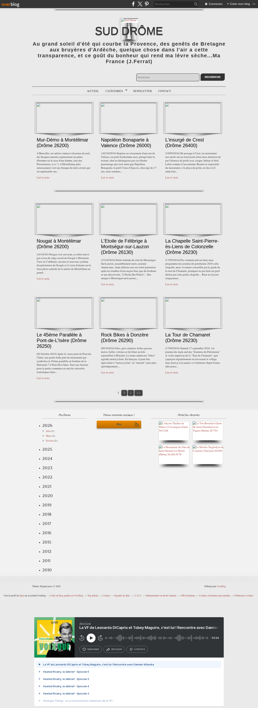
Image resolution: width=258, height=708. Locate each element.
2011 (46, 560)
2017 (46, 523)
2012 (46, 551)
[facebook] (133, 4)
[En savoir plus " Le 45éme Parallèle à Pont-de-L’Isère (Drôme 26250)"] (64, 326)
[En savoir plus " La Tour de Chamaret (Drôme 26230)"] (193, 326)
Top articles (92, 595)
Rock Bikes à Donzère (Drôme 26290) (124, 337)
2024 (47, 458)
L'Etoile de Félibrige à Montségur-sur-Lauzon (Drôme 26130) (125, 246)
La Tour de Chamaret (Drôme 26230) (187, 337)
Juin (48, 431)
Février (50, 440)
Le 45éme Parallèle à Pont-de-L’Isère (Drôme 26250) (61, 340)
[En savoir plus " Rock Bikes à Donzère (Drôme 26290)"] (128, 326)
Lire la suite (43, 177)
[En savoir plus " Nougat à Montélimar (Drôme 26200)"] (64, 232)
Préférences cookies (243, 595)
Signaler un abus (122, 595)
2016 (46, 532)
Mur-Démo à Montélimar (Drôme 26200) (62, 142)
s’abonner (93, 649)
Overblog (221, 586)
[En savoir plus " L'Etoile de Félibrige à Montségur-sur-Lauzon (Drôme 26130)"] (128, 232)
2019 (46, 505)
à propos (139, 649)
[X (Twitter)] (140, 4)
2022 (47, 477)
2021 (46, 486)
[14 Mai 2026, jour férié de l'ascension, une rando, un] (209, 430)
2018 (46, 514)
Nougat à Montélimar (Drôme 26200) (59, 243)
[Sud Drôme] (129, 20)
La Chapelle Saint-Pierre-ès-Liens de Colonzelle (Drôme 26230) (192, 246)
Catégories (113, 91)
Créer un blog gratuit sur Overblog (66, 595)
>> (138, 393)
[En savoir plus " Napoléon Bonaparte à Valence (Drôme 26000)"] (128, 131)
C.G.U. (138, 595)
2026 (47, 425)
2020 (47, 495)
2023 (47, 467)
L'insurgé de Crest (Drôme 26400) (184, 142)
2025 (47, 449)
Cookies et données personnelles (214, 595)
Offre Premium (188, 595)
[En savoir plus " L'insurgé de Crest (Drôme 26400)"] (193, 131)
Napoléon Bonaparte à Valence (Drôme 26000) (126, 142)
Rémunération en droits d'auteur (161, 595)
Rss (119, 424)
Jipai (21, 595)
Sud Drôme (129, 31)
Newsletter (142, 91)
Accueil (93, 91)
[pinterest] (146, 4)
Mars (48, 436)
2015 (46, 542)
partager (116, 649)
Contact (164, 91)
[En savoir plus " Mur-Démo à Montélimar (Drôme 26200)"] (64, 131)
